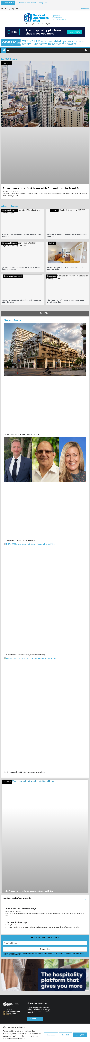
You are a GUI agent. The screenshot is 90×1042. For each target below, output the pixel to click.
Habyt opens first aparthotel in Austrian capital (34, 3)
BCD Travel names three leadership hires (19, 541)
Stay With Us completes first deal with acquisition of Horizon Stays (21, 301)
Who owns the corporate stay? (20, 908)
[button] (8, 50)
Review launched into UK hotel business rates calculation (24, 772)
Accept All (80, 1035)
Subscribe (85, 9)
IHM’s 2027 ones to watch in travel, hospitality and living (24, 655)
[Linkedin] (10, 9)
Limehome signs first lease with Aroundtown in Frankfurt (42, 188)
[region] (45, 1033)
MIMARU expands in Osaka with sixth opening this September (67, 235)
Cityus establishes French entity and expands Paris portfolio (65, 268)
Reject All (65, 1035)
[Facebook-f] (6, 9)
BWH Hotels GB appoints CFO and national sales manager (21, 235)
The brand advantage (16, 922)
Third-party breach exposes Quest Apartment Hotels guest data (65, 301)
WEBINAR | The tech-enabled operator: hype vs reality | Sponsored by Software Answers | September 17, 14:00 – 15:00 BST (53, 42)
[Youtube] (17, 9)
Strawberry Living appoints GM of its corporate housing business (21, 268)
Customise (51, 1035)
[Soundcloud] (2, 9)
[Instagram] (13, 9)
